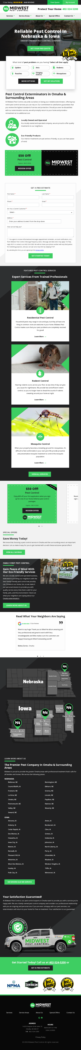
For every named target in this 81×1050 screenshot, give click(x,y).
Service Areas (24, 16)
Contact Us (68, 16)
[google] (39, 1017)
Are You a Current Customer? (16, 209)
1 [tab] (39, 526)
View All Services (40, 474)
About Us (39, 16)
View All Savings (14, 552)
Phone (9, 201)
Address (9, 218)
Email (43, 201)
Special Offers (54, 16)
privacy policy (40, 250)
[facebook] (41, 1017)
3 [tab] (43, 656)
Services (9, 16)
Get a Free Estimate (40, 968)
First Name (10, 194)
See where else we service (20, 882)
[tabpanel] (32, 503)
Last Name (45, 194)
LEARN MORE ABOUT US (16, 605)
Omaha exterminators (11, 598)
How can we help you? (14, 227)
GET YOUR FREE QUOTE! (40, 48)
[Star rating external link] (21, 2)
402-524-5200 (70, 9)
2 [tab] (42, 526)
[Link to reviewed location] (40, 623)
